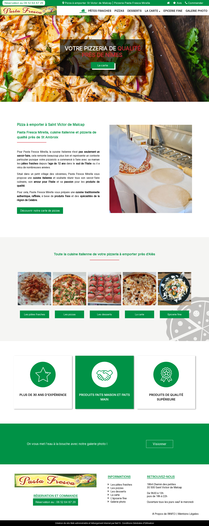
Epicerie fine (172, 10)
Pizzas (119, 10)
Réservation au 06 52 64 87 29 (23, 3)
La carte (151, 10)
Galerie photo (196, 10)
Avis (179, 3)
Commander (195, 3)
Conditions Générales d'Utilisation (138, 523)
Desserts (134, 10)
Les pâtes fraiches (121, 484)
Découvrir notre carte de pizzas (40, 210)
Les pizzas (117, 488)
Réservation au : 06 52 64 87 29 (55, 502)
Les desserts (118, 491)
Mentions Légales (188, 513)
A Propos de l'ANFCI (164, 513)
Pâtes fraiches (99, 10)
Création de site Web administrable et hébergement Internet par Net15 (88, 523)
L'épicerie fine (119, 498)
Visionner (159, 444)
